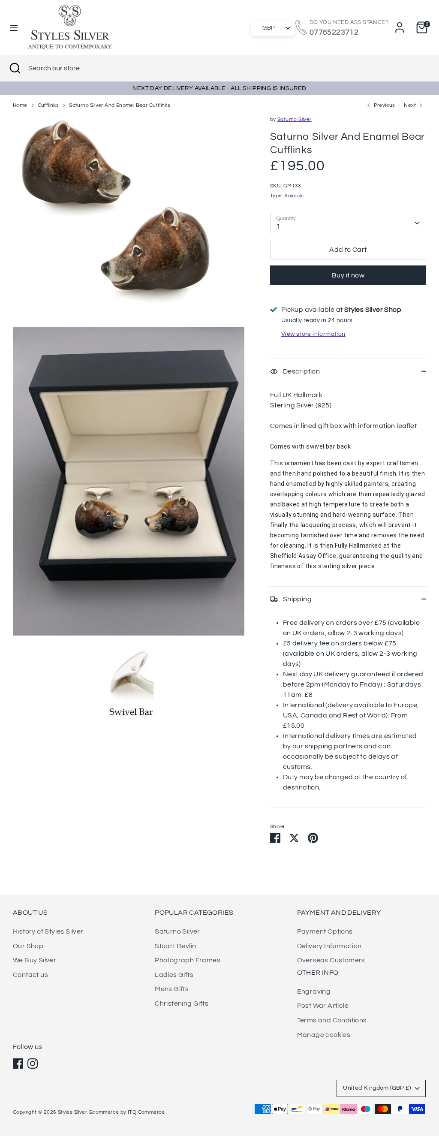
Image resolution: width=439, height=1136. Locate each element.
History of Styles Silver (48, 931)
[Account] (399, 27)
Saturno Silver (294, 119)
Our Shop (28, 946)
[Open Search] (14, 68)
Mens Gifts (172, 988)
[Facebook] (18, 1063)
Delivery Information (329, 946)
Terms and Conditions (332, 1020)
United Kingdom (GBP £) (377, 1088)
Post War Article (323, 1005)
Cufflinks (48, 105)
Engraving (314, 991)
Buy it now (348, 275)
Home (20, 105)
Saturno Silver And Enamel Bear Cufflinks (119, 105)
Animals (294, 196)
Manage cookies (324, 1034)
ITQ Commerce (146, 1112)
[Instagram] (32, 1063)
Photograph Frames (187, 960)
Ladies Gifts (174, 974)
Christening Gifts (181, 1003)
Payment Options (325, 931)
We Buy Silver (34, 960)
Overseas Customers (331, 960)
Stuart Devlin (175, 946)
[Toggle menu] (13, 27)
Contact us (30, 974)
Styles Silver (72, 1112)
